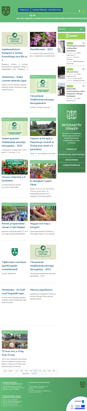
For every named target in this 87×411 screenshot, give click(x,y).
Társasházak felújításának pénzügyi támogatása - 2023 (42, 266)
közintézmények (71, 165)
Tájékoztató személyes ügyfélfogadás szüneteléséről (14, 266)
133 (44, 371)
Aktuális (21, 18)
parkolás (72, 149)
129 (26, 371)
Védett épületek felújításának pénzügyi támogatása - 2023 (13, 142)
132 (40, 371)
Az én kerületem (32, 15)
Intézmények (70, 18)
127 (17, 371)
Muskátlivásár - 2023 (41, 49)
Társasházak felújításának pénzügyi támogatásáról (42, 99)
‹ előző (10, 371)
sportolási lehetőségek (72, 154)
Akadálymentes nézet (83, 11)
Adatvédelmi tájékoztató (10, 404)
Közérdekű (57, 18)
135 (53, 371)
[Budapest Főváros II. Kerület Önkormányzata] (6, 11)
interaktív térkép (71, 127)
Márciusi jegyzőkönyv (41, 289)
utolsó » (34, 374)
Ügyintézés (44, 18)
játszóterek (71, 160)
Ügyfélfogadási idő (35, 392)
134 (49, 371)
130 (30, 371)
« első (5, 371)
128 (21, 371)
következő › (26, 374)
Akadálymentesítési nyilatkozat (12, 406)
